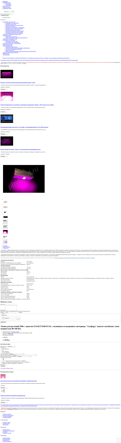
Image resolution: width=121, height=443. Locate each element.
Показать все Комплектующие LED (10, 52)
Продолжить (3, 322)
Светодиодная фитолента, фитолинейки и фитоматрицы (18, 48)
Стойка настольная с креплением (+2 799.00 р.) (12, 363)
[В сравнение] (7, 134)
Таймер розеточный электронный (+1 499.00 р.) (15, 360)
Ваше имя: (3, 304)
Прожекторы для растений (11, 36)
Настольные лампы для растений (13, 29)
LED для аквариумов (7, 44)
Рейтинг (2, 312)
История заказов (6, 439)
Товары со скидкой (7, 433)
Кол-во (2, 364)
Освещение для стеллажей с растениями (14, 28)
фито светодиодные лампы (31, 405)
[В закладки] (6, 134)
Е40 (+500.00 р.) (5, 351)
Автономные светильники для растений (14, 33)
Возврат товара (6, 423)
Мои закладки (6, 440)
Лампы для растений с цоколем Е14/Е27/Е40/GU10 (16, 37)
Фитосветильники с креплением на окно (14, 25)
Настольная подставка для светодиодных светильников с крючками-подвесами (19, 380)
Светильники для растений (6, 60)
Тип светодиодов (4, 353)
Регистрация (8, 3)
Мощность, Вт (4, 346)
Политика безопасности (8, 415)
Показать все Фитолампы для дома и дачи (12, 34)
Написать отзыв (9, 368)
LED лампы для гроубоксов (9, 40)
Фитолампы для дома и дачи (9, 21)
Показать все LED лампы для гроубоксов (12, 43)
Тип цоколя (3, 347)
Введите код (4, 315)
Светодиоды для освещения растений (14, 49)
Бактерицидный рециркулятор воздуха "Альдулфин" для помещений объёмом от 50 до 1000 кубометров (24, 127)
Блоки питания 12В (10, 50)
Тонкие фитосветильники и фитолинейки (15, 30)
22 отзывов (3, 368)
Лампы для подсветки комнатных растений (29, 404)
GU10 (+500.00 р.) (6, 352)
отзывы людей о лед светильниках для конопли (81, 404)
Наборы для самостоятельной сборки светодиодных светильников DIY (21, 51)
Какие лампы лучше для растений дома (11, 404)
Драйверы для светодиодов (11, 46)
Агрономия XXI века (14, 331)
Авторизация (8, 4)
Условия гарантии (7, 417)
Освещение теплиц (7, 35)
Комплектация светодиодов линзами (8, 356)
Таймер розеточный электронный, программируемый (13, 395)
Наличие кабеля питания (6, 355)
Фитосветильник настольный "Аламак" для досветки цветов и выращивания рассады (20, 149)
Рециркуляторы (6, 54)
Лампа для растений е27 (65, 404)
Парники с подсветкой (10, 26)
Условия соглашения (7, 416)
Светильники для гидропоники (12, 42)
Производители (6, 429)
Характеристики (6, 246)
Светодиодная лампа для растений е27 (100, 404)
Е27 (3, 350)
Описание (5, 245)
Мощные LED (6, 53)
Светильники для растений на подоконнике (15, 27)
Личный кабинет (6, 438)
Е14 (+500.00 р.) (5, 349)
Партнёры (5, 431)
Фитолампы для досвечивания (12, 23)
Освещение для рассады (11, 24)
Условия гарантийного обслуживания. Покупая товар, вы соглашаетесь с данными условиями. (74, 257)
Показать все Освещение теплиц (10, 38)
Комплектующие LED (8, 45)
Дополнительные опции (6, 357)
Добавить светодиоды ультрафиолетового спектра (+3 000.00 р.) (16, 362)
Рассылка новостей (7, 441)
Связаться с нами (6, 422)
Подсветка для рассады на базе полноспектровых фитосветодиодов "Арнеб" (18, 82)
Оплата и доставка (7, 414)
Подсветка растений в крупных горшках (14, 32)
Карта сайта (5, 424)
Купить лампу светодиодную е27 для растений (50, 404)
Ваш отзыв (3, 310)
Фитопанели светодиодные (11, 41)
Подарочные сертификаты (8, 430)
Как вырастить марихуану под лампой (16, 405)
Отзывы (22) (5, 248)
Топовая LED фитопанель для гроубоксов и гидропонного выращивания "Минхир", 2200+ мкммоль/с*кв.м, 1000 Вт (27, 104)
